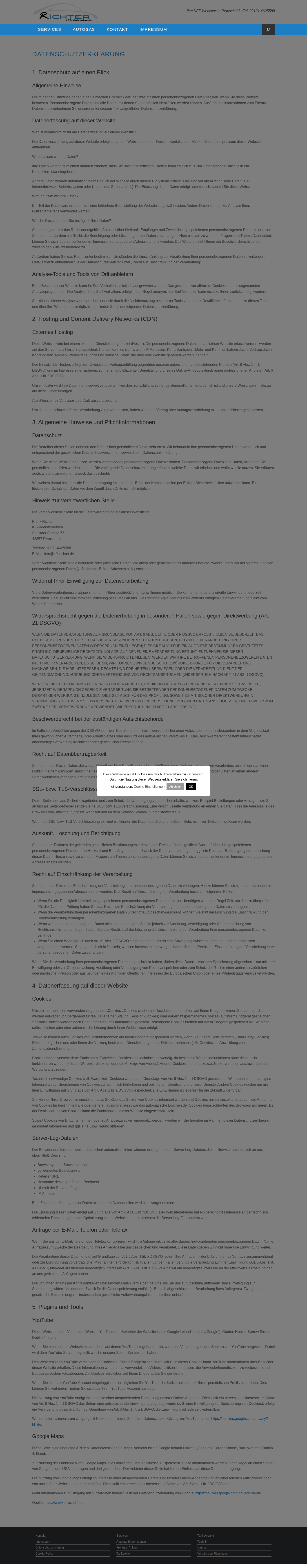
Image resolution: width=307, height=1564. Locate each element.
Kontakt (117, 29)
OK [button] (191, 786)
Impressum (153, 29)
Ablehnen (175, 786)
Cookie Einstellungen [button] (149, 786)
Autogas (84, 29)
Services (49, 29)
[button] (268, 29)
